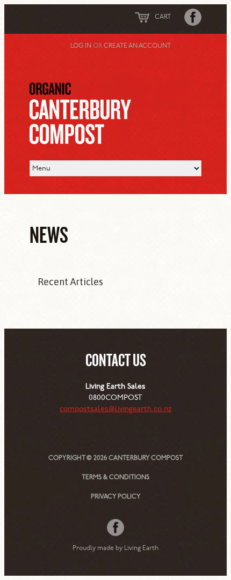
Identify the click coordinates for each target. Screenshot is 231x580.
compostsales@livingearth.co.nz (115, 409)
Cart (163, 17)
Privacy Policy (116, 497)
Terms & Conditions (115, 477)
